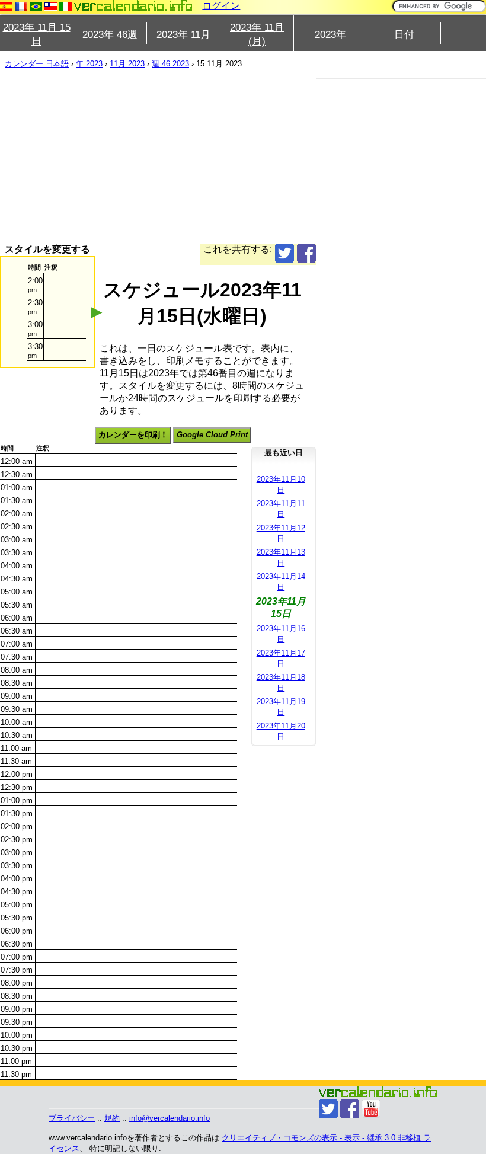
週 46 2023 (170, 63)
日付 (404, 34)
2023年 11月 (183, 34)
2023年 (330, 34)
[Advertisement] (158, 161)
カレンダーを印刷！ (133, 434)
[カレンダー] (133, 5)
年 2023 (89, 63)
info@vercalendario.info (169, 1118)
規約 (112, 1118)
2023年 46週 (110, 34)
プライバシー (72, 1118)
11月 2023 (127, 63)
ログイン (221, 6)
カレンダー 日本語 (37, 63)
